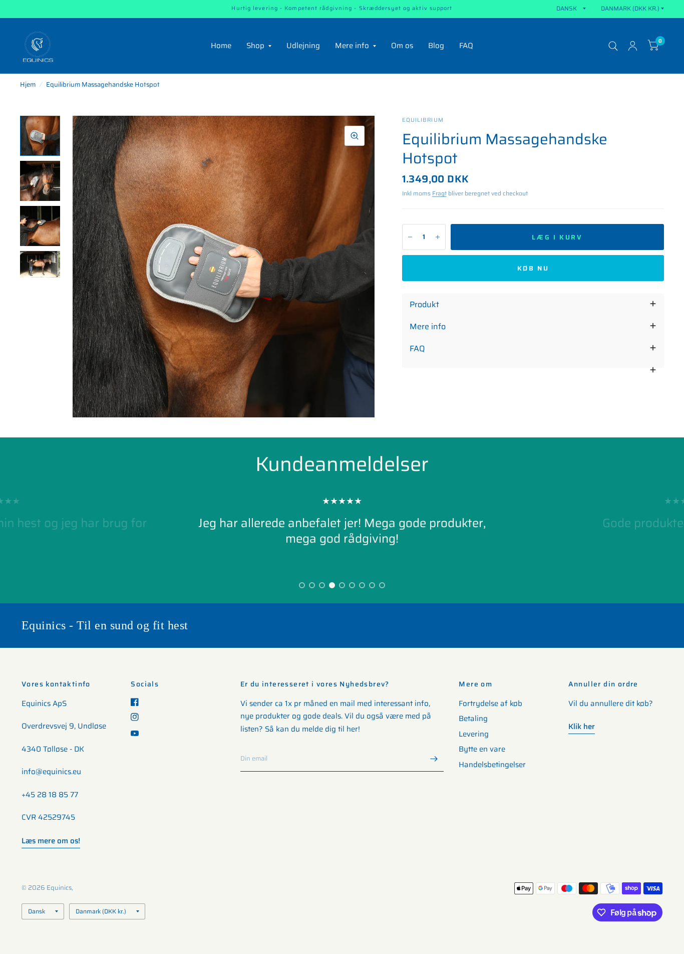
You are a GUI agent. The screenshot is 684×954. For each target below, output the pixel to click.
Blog (436, 46)
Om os (402, 46)
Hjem (28, 84)
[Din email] (434, 759)
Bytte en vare (482, 749)
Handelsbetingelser (492, 765)
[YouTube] (138, 733)
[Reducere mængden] (410, 237)
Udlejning (303, 46)
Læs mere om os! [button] (51, 841)
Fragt (439, 193)
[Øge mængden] (437, 237)
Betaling (473, 718)
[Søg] (613, 46)
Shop (255, 46)
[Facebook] (138, 702)
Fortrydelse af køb (490, 703)
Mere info (352, 46)
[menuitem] (221, 46)
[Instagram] (138, 717)
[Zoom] (355, 136)
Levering (474, 734)
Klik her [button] (581, 727)
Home (221, 46)
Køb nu (533, 268)
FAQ (466, 46)
